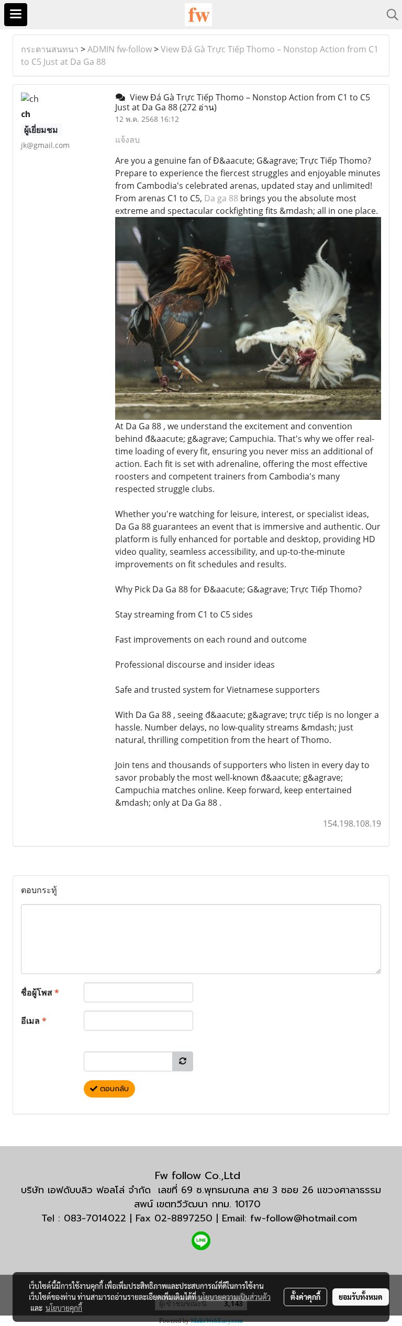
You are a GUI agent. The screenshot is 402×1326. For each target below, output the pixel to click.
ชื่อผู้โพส (40, 992)
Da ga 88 (221, 198)
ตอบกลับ (113, 1088)
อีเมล (34, 1020)
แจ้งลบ (127, 139)
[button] (388, 14)
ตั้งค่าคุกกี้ (305, 1296)
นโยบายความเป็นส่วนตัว (234, 1296)
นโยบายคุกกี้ (64, 1307)
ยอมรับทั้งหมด (361, 1296)
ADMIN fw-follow (119, 49)
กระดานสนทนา (50, 49)
